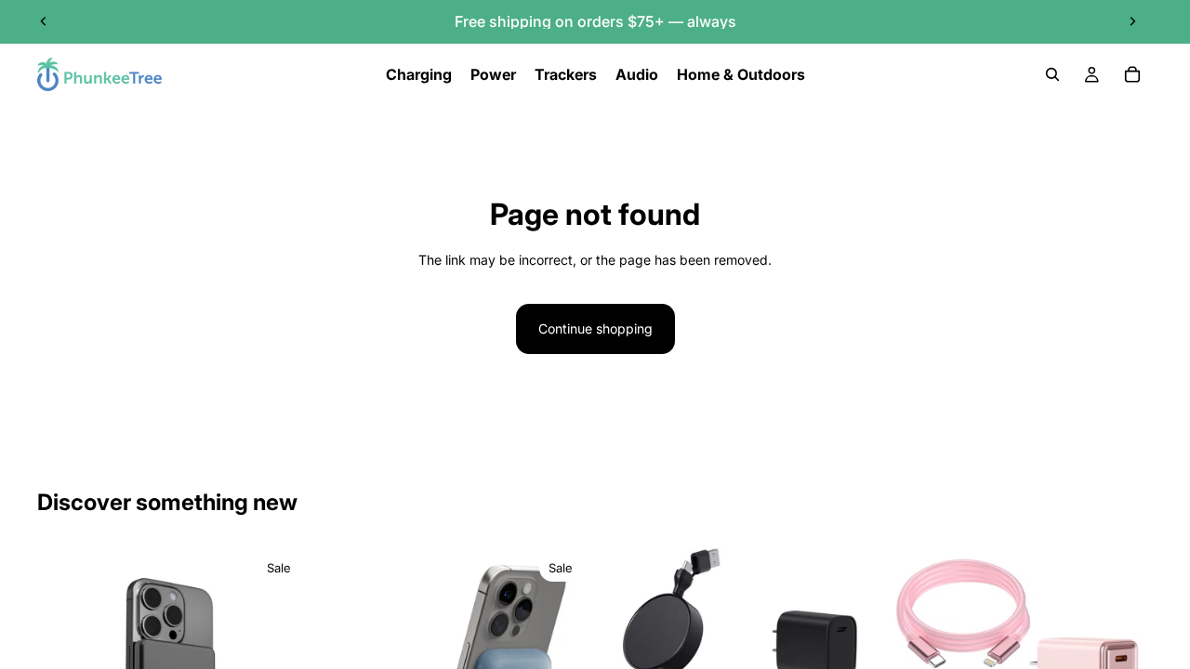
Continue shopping (595, 328)
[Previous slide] (43, 21)
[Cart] (1132, 74)
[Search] (1052, 74)
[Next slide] (1132, 21)
